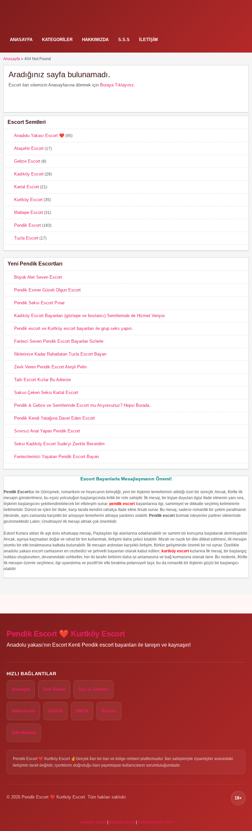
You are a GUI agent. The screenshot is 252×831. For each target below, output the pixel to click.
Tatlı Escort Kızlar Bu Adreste (42, 379)
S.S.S (124, 39)
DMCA (82, 710)
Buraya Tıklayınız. (117, 84)
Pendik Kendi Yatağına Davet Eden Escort (54, 418)
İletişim (148, 39)
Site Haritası (23, 732)
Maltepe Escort (28, 212)
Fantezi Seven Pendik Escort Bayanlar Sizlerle (58, 341)
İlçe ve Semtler (93, 689)
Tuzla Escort (26, 238)
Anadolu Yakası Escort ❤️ (39, 135)
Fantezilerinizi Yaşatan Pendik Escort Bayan (56, 456)
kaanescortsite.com (155, 822)
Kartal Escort (26, 186)
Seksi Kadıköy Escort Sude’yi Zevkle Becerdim (59, 443)
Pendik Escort (27, 225)
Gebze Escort (27, 161)
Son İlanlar (54, 689)
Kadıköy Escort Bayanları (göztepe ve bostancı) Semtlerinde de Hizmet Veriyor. (90, 315)
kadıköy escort (122, 822)
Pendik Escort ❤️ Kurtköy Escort (66, 633)
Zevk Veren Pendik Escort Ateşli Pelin (50, 366)
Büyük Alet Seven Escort (38, 277)
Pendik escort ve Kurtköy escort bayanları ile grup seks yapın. (73, 328)
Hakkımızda (95, 39)
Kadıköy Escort (29, 174)
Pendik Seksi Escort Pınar (39, 302)
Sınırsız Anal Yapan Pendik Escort (47, 430)
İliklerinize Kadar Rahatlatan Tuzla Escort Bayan (60, 354)
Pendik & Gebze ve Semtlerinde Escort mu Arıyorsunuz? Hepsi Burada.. (83, 405)
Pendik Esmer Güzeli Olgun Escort (47, 290)
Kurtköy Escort (28, 199)
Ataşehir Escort (29, 148)
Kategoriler (57, 39)
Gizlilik (55, 710)
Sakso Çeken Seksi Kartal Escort (46, 392)
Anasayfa (21, 39)
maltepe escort (93, 822)
